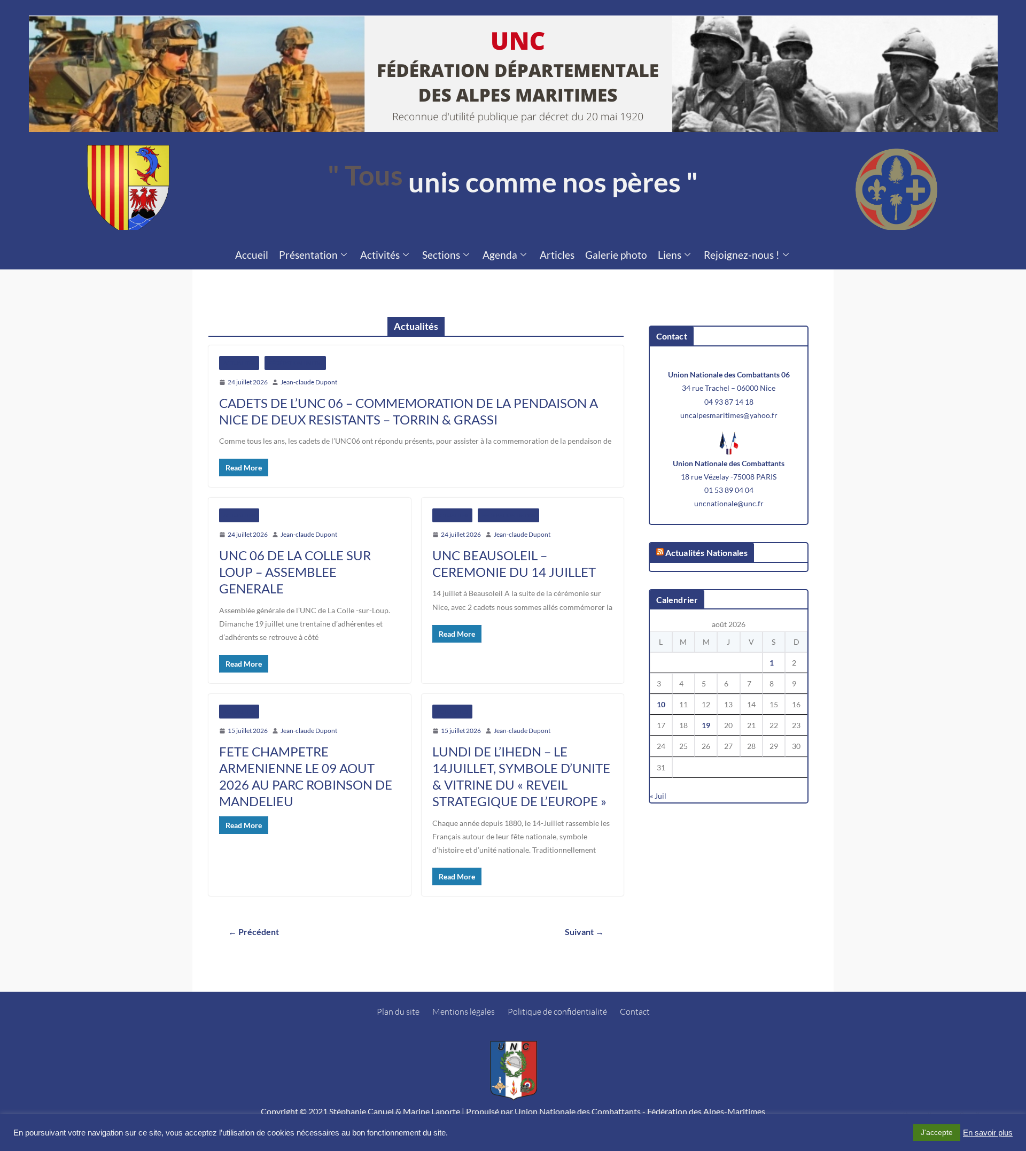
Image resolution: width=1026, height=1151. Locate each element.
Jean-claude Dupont (309, 382)
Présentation (308, 255)
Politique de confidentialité (557, 1011)
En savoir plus (988, 1133)
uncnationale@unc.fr (729, 503)
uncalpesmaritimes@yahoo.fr (729, 415)
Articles (557, 255)
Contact (635, 1011)
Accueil (251, 255)
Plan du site (398, 1011)
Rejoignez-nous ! (742, 255)
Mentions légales (463, 1011)
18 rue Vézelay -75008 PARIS (728, 476)
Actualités (239, 363)
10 (661, 704)
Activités (380, 255)
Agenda (500, 255)
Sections (441, 255)
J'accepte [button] (937, 1132)
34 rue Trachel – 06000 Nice (728, 387)
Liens (669, 255)
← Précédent (253, 931)
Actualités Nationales (706, 552)
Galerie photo (616, 255)
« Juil (658, 795)
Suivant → (584, 931)
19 (706, 725)
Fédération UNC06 (295, 363)
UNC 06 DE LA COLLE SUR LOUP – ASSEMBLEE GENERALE (295, 571)
